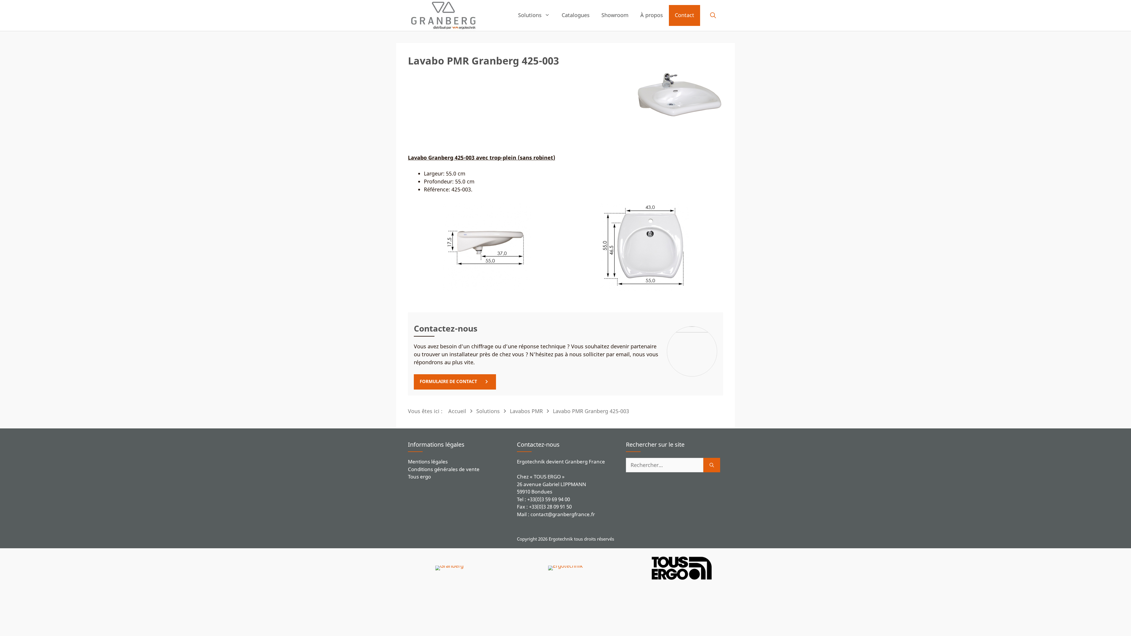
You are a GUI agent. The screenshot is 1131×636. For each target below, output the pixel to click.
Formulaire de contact (448, 381)
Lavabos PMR (526, 411)
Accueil (457, 411)
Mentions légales (428, 461)
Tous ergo (419, 476)
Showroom (615, 15)
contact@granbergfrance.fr (562, 514)
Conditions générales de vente (443, 469)
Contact (684, 15)
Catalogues (576, 15)
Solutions (530, 15)
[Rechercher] (711, 465)
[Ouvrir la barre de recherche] (713, 16)
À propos (651, 15)
